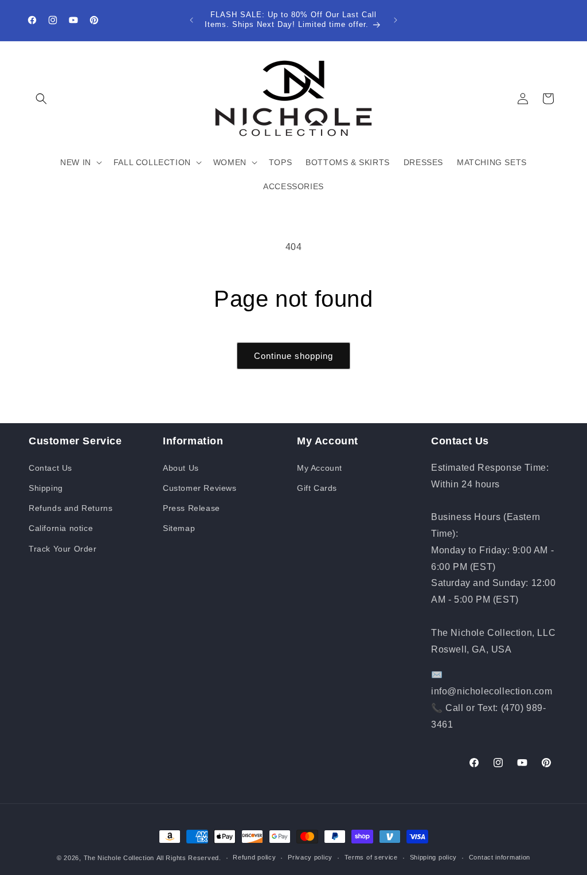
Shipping (46, 488)
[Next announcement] (395, 20)
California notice (61, 528)
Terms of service (371, 857)
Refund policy (254, 857)
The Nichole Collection (119, 857)
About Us (181, 467)
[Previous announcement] (191, 20)
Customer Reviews (200, 488)
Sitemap (179, 528)
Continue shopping (293, 356)
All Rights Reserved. (188, 857)
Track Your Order (63, 548)
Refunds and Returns (70, 508)
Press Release (191, 508)
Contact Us (50, 467)
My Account (319, 467)
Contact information (499, 857)
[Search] (41, 98)
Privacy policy (310, 857)
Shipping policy (433, 857)
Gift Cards (317, 488)
